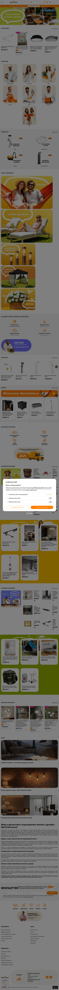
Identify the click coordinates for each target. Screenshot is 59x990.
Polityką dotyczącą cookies (38, 487)
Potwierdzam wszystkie (42, 507)
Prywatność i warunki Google (31, 490)
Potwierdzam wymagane (17, 507)
